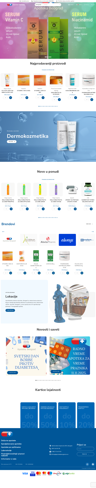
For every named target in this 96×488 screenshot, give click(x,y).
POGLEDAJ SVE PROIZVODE (48, 69)
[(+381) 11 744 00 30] (50, 451)
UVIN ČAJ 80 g (50, 264)
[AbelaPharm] (48, 240)
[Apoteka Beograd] (9, 239)
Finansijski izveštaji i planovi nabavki (12, 455)
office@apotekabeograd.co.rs (59, 454)
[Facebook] (93, 464)
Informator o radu (8, 459)
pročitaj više (12, 372)
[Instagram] (87, 464)
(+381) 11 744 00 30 (56, 451)
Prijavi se (81, 444)
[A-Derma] (28, 240)
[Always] (67, 240)
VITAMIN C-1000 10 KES (40, 91)
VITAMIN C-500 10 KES (23, 90)
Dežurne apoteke (8, 440)
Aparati (72, 198)
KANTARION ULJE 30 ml (22, 265)
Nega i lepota (7, 88)
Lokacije (71, 4)
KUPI (39, 28)
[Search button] (59, 4)
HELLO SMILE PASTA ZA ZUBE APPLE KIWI (24, 201)
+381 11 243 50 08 (55, 448)
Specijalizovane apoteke (11, 444)
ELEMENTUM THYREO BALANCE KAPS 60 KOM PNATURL (88, 201)
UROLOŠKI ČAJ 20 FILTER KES (56, 93)
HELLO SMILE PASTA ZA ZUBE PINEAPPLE (8, 201)
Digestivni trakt (72, 88)
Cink (88, 198)
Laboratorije (6, 450)
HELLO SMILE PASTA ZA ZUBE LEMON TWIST (40, 201)
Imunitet (23, 88)
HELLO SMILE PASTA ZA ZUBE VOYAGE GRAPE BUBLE (56, 201)
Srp (91, 4)
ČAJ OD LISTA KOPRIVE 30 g (79, 265)
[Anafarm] (86, 240)
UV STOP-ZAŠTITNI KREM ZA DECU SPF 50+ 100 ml (7, 91)
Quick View (40, 258)
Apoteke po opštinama (11, 447)
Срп (94, 4)
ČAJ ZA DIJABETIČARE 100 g (36, 265)
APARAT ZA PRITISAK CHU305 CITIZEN (71, 201)
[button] (10, 97)
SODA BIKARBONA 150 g (72, 91)
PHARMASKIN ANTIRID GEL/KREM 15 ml (88, 93)
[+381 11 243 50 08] (50, 448)
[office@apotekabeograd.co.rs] (50, 454)
